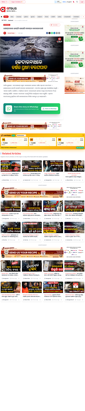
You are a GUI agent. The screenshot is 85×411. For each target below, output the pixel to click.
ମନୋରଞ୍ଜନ (76, 16)
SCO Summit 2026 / (28, 226)
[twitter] (49, 33)
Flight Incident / (6, 247)
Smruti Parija (11, 33)
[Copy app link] (59, 33)
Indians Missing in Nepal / (72, 247)
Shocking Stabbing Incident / (31, 247)
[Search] (77, 1)
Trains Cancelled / (7, 185)
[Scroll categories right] (83, 16)
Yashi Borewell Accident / (9, 307)
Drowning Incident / (71, 285)
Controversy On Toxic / (29, 285)
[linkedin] (54, 33)
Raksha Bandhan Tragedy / (51, 247)
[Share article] (19, 192)
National (10, 20)
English (69, 2)
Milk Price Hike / (48, 226)
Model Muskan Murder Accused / (74, 186)
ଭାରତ (6, 16)
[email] (57, 33)
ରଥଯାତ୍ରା (19, 16)
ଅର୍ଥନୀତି (53, 16)
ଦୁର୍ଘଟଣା (26, 16)
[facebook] (47, 33)
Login (82, 2)
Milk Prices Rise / (70, 307)
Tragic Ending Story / (50, 185)
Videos (3, 2)
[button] (14, 153)
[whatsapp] (52, 33)
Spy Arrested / (48, 307)
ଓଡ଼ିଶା (12, 16)
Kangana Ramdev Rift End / (30, 307)
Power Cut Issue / (49, 285)
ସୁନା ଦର (32, 16)
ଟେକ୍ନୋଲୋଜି (67, 16)
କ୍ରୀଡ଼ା (59, 16)
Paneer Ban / (5, 285)
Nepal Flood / (26, 185)
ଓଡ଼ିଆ (64, 2)
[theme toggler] (73, 2)
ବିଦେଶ (46, 16)
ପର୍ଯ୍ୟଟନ (40, 16)
